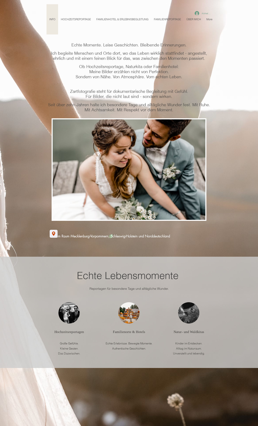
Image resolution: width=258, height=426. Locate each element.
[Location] (54, 234)
